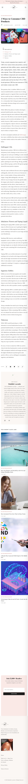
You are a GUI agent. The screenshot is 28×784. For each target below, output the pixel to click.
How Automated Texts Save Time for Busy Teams (13, 514)
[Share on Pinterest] (10, 366)
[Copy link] (22, 366)
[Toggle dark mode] (25, 7)
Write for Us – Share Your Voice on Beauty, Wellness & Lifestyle (7, 760)
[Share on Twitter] (14, 366)
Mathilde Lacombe (9, 25)
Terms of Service (5, 768)
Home (2, 755)
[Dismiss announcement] (26, 2)
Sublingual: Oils (7, 51)
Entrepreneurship (6, 15)
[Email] (9, 420)
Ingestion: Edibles (8, 55)
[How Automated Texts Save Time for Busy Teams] (14, 493)
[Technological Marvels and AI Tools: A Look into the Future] (14, 578)
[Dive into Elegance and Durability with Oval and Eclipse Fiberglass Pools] (14, 449)
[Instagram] (4, 420)
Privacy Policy (4, 765)
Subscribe (14, 693)
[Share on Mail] (18, 366)
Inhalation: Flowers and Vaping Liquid (12, 53)
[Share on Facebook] (6, 366)
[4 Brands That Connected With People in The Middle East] (14, 535)
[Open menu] (2, 7)
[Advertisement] (14, 620)
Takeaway (6, 58)
